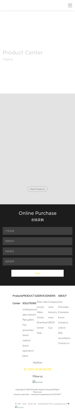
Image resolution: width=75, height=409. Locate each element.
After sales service (42, 304)
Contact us (63, 343)
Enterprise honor (63, 315)
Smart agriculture (28, 348)
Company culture (63, 325)
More (25, 355)
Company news (53, 304)
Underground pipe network (29, 312)
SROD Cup (51, 325)
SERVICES (42, 295)
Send (37, 273)
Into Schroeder (63, 304)
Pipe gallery (28, 319)
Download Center (42, 325)
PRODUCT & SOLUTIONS (29, 299)
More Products (37, 189)
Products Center (17, 299)
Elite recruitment (64, 335)
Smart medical (26, 338)
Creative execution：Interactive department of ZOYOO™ (37, 394)
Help (39, 332)
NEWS (51, 295)
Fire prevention (28, 327)
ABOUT (62, 295)
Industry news (52, 315)
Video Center (40, 315)
